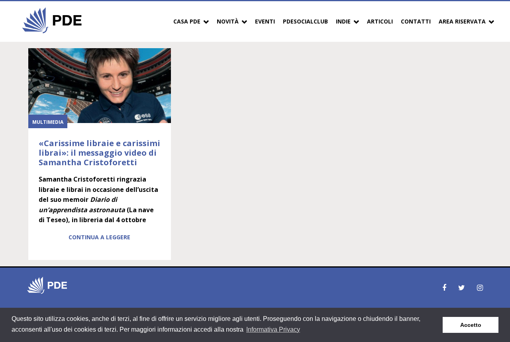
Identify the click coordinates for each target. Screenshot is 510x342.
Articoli (380, 21)
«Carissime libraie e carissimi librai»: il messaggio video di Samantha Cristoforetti (99, 153)
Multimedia (47, 122)
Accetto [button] (470, 325)
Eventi (265, 21)
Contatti (416, 21)
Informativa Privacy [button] (273, 329)
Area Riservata (462, 21)
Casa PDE (186, 21)
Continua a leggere (99, 237)
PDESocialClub (305, 21)
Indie (343, 21)
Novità (228, 21)
